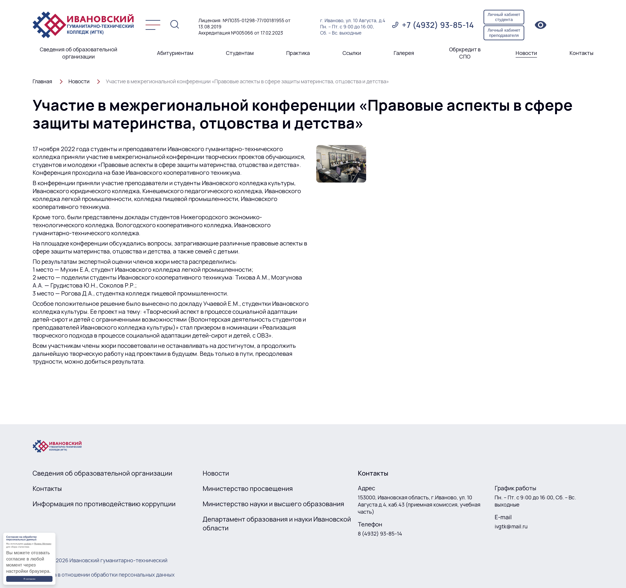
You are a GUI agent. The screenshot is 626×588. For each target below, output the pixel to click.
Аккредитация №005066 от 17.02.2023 (240, 33)
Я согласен (29, 579)
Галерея (404, 53)
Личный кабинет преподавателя (504, 33)
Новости (526, 53)
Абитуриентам (175, 53)
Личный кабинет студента (504, 17)
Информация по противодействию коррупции (104, 503)
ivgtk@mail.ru (511, 526)
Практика (298, 53)
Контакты (581, 53)
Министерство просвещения (248, 488)
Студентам (240, 53)
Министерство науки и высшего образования (273, 503)
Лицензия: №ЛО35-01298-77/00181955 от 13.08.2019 (244, 23)
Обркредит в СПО (465, 53)
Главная (42, 81)
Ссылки (352, 53)
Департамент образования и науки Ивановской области (277, 523)
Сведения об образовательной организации (78, 53)
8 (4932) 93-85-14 (380, 533)
